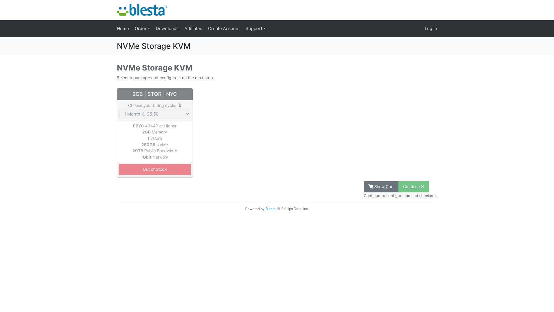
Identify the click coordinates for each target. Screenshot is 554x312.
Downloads (167, 28)
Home (123, 28)
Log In (431, 28)
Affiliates (193, 28)
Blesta (270, 209)
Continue (412, 186)
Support (254, 28)
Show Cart (383, 186)
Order (141, 28)
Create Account (224, 28)
